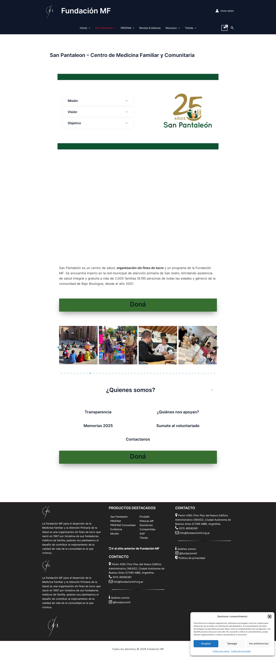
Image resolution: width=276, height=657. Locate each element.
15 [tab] (106, 373)
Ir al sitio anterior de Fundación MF (135, 548)
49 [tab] (214, 373)
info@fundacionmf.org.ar (128, 581)
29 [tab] (150, 373)
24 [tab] (134, 373)
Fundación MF (86, 10)
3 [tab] (67, 373)
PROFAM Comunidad (122, 525)
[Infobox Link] (138, 305)
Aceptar (206, 643)
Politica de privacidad (192, 558)
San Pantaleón (103, 28)
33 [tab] (163, 373)
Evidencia (116, 529)
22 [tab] (128, 373)
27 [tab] (144, 373)
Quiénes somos (120, 597)
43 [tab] (195, 373)
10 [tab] (90, 373)
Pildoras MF (147, 521)
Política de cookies (221, 651)
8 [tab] (83, 373)
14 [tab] (102, 373)
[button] (269, 616)
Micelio (114, 533)
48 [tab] (211, 373)
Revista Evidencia (150, 28)
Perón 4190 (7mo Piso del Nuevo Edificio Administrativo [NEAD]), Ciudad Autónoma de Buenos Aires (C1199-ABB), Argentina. (136, 568)
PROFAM (126, 28)
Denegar (232, 643)
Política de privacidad (241, 651)
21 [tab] (125, 373)
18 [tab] (115, 373)
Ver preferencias (258, 643)
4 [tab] (71, 373)
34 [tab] (166, 373)
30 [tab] (154, 373)
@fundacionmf (121, 602)
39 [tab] (182, 373)
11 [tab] (93, 373)
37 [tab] (176, 373)
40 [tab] (186, 373)
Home (83, 28)
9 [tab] (86, 373)
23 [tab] (131, 373)
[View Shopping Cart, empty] (224, 28)
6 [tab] (77, 373)
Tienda (189, 28)
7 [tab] (80, 373)
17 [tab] (112, 373)
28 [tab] (147, 373)
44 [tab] (198, 373)
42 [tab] (192, 373)
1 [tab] (61, 373)
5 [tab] (74, 373)
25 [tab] (138, 373)
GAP (142, 533)
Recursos (171, 28)
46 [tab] (205, 373)
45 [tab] (201, 373)
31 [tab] (157, 373)
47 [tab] (208, 373)
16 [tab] (109, 373)
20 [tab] (122, 373)
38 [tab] (179, 373)
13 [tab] (99, 373)
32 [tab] (160, 373)
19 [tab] (118, 373)
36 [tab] (173, 373)
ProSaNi (144, 516)
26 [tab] (141, 373)
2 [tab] (64, 373)
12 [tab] (96, 373)
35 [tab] (170, 373)
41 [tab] (189, 373)
